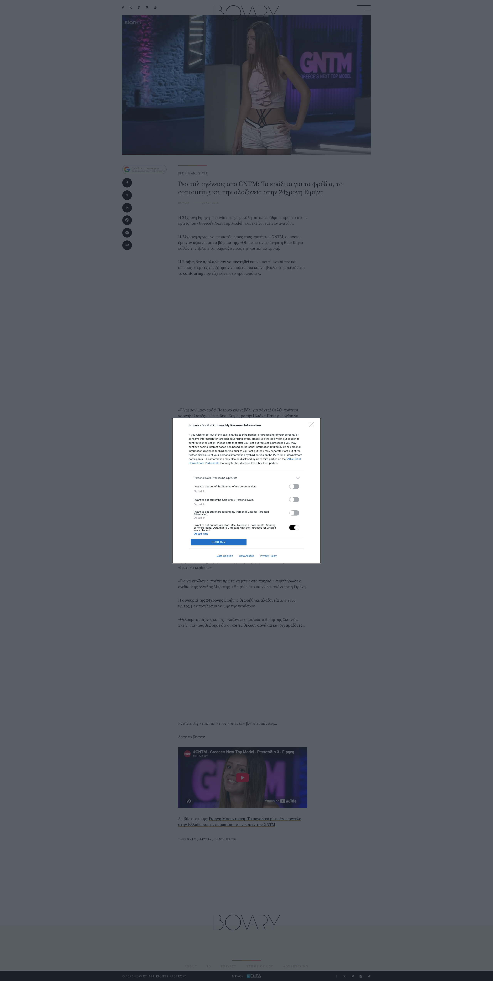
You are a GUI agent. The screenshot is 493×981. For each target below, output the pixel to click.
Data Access (246, 555)
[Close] (313, 425)
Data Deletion (224, 555)
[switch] (294, 486)
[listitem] (246, 478)
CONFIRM (219, 542)
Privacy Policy (268, 555)
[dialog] (246, 490)
